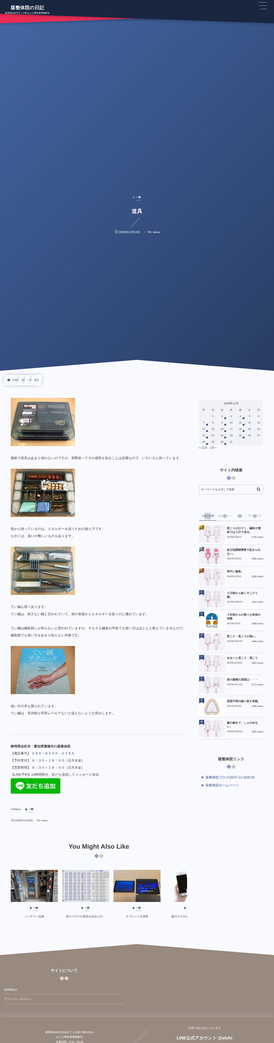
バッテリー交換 (34, 916)
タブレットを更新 (137, 916)
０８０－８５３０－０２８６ (53, 753)
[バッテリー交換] (34, 886)
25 (240, 435)
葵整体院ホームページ (222, 785)
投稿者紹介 (11, 989)
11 (240, 422)
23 (222, 435)
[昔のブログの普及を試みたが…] (85, 886)
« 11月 (203, 447)
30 (222, 442)
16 (222, 429)
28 (204, 442)
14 (204, 429)
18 (240, 429)
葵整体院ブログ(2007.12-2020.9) (230, 777)
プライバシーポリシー (17, 999)
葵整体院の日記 (27, 7)
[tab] (207, 516)
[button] (262, 6)
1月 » (213, 447)
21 (204, 435)
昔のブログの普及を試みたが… (86, 916)
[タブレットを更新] (137, 886)
